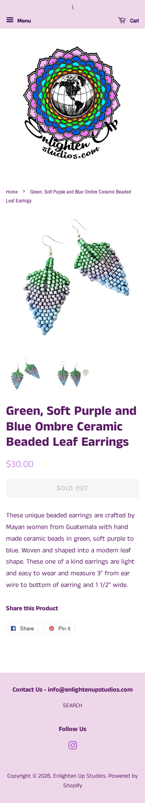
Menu (23, 21)
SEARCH (72, 706)
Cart (134, 20)
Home (12, 191)
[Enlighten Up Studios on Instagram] (72, 747)
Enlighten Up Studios (79, 776)
